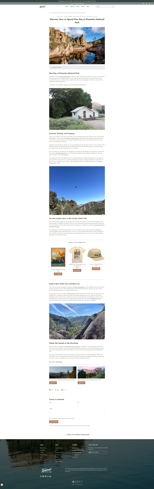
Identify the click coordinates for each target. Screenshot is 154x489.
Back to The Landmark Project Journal (78, 434)
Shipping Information (59, 452)
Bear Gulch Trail (72, 293)
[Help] (143, 3)
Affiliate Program (75, 448)
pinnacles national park (77, 16)
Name (50, 402)
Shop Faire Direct (75, 455)
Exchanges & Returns (59, 455)
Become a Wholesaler (76, 452)
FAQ (56, 450)
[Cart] (149, 3)
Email (78, 402)
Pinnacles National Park (64, 76)
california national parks (68, 16)
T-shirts (41, 452)
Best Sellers (42, 450)
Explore (72, 6)
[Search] (113, 6)
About (82, 6)
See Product (58, 274)
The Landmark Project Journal (57, 12)
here (76, 161)
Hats (41, 457)
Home (50, 12)
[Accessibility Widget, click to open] (2, 484)
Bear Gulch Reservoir (80, 287)
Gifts (77, 6)
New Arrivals (43, 448)
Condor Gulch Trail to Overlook (72, 346)
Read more (53, 382)
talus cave (84, 16)
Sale (88, 6)
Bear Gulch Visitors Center (72, 138)
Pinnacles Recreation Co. (62, 153)
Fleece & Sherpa (43, 455)
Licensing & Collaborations (77, 450)
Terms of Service (83, 425)
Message (50, 408)
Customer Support (59, 448)
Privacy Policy (75, 425)
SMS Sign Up (74, 457)
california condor (60, 16)
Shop (66, 6)
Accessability (58, 459)
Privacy (56, 457)
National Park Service (96, 298)
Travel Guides (88, 16)
